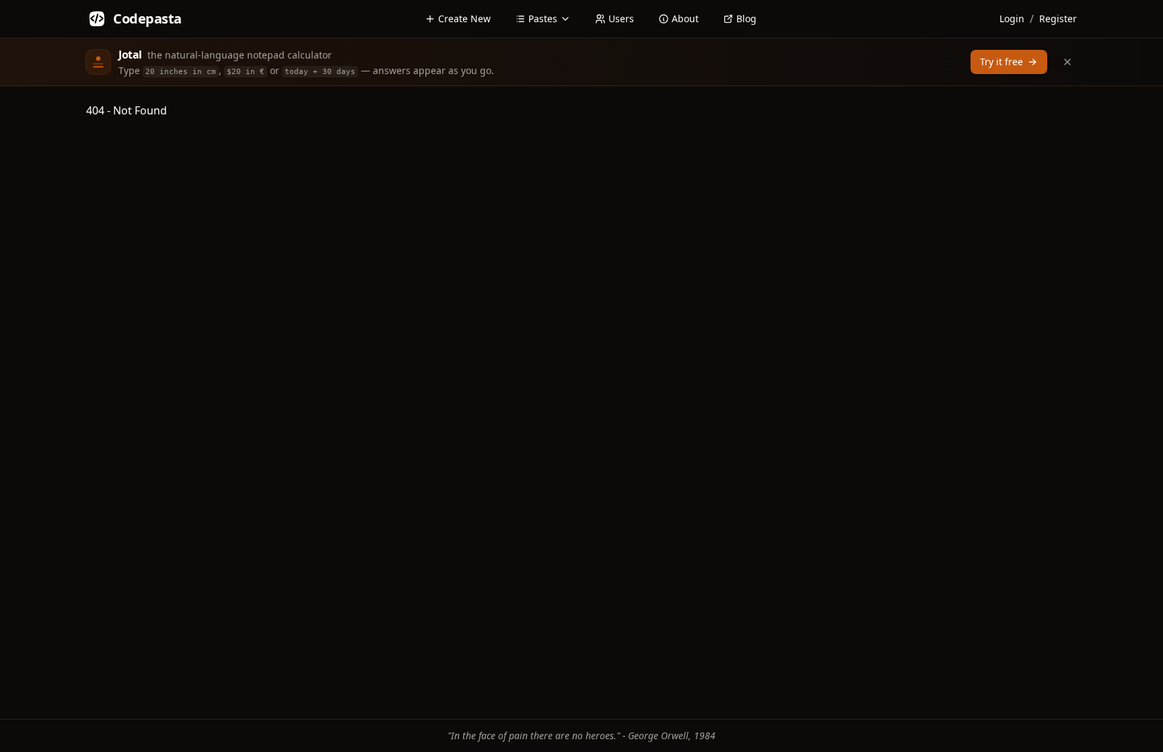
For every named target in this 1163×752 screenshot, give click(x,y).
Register (1058, 18)
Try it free (1001, 61)
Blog (746, 18)
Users (621, 18)
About (685, 18)
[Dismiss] (1067, 62)
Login (1011, 18)
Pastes (542, 18)
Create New (464, 18)
